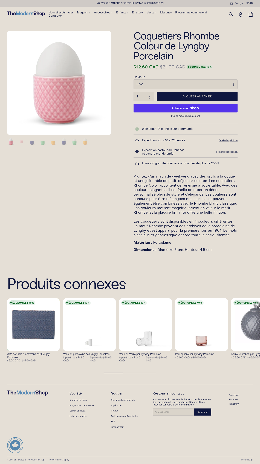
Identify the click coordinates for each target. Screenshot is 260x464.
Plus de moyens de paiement (185, 116)
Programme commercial (191, 12)
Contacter (55, 15)
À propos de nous (78, 400)
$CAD (249, 3)
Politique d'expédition (227, 151)
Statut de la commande (123, 400)
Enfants (121, 12)
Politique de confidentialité (124, 416)
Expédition (116, 405)
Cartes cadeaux (77, 410)
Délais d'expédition (228, 140)
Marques (166, 12)
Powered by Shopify (59, 459)
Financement (117, 427)
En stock (137, 12)
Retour (114, 410)
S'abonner (203, 412)
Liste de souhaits (78, 416)
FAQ (113, 421)
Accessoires (102, 12)
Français (240, 3)
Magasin (83, 12)
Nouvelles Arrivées (61, 12)
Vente (151, 12)
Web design (247, 459)
